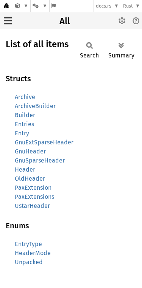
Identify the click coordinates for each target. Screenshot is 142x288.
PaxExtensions (34, 196)
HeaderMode (33, 253)
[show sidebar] (8, 20)
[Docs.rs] (6, 6)
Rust (128, 6)
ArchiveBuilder (35, 106)
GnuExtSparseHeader (44, 142)
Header (25, 169)
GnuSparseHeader (40, 160)
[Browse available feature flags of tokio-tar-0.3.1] (54, 6)
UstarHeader (32, 205)
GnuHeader (30, 151)
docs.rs (103, 6)
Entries (24, 124)
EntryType (28, 244)
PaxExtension (33, 187)
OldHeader (30, 178)
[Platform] (40, 6)
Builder (25, 115)
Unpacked (29, 262)
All (64, 21)
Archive (25, 97)
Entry (22, 133)
